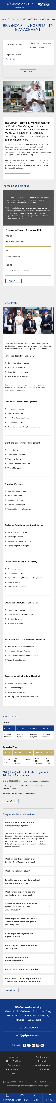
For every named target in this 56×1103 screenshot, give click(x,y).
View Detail (10, 59)
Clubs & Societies (42, 1069)
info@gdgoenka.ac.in (28, 1035)
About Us (13, 1057)
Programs (14, 19)
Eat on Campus (13, 1069)
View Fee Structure (36, 47)
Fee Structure (42, 1057)
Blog (13, 1073)
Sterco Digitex (43, 1085)
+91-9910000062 (28, 1027)
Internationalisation (42, 1065)
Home (3, 19)
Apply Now (28, 71)
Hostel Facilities (13, 1061)
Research (42, 1061)
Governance (14, 1065)
